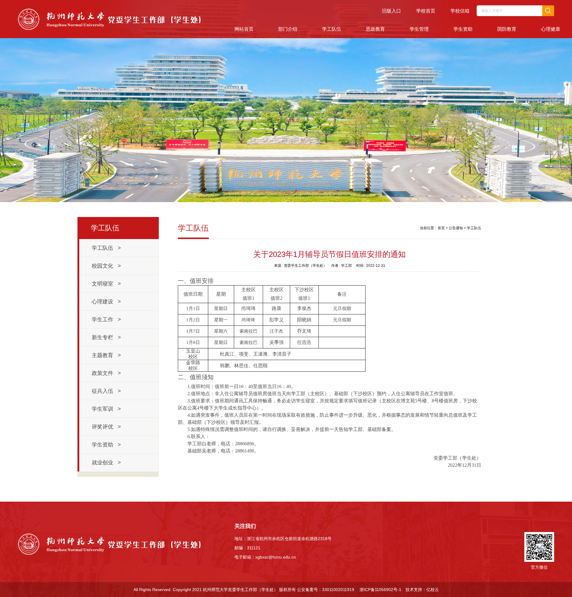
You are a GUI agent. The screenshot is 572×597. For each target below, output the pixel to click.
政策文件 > (106, 373)
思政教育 (375, 29)
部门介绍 (287, 29)
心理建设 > (106, 302)
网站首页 (244, 29)
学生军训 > (106, 409)
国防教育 (506, 29)
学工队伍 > (106, 248)
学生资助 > (106, 445)
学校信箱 (460, 10)
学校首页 (425, 10)
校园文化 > (106, 266)
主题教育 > (106, 355)
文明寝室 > (106, 284)
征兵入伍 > (106, 391)
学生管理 (419, 29)
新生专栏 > (106, 337)
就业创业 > (106, 463)
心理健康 (550, 29)
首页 (441, 228)
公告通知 (456, 228)
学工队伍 (331, 29)
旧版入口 (391, 10)
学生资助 (462, 29)
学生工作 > (106, 319)
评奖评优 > (106, 427)
